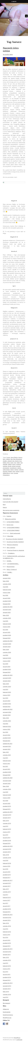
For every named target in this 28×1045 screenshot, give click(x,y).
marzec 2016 (6, 934)
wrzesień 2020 (7, 780)
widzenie (21, 469)
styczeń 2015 (6, 974)
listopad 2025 (6, 604)
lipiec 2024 (6, 649)
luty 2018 (5, 869)
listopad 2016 (6, 912)
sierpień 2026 (7, 578)
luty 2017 (5, 903)
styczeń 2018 (6, 872)
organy (14, 464)
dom (13, 461)
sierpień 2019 (7, 818)
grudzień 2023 (7, 669)
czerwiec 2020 (7, 789)
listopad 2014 (6, 980)
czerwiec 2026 (7, 584)
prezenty (18, 466)
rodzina (19, 468)
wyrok (21, 471)
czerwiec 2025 (7, 618)
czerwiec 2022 (7, 721)
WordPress (17, 1038)
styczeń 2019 (6, 837)
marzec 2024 (6, 661)
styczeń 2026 (6, 598)
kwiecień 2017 (7, 897)
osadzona (18, 464)
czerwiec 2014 (7, 994)
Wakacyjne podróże (10, 519)
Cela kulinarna (7, 499)
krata (8, 462)
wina (14, 471)
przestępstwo (6, 468)
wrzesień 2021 (7, 746)
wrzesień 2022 (7, 712)
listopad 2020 (6, 775)
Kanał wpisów (6, 1012)
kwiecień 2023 (7, 692)
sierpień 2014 (7, 989)
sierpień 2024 (7, 646)
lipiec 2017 (6, 889)
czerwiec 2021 (7, 755)
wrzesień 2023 (7, 678)
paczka (10, 466)
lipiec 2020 (6, 786)
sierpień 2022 (7, 715)
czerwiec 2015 (7, 960)
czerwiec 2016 (7, 926)
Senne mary (10, 525)
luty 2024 (5, 664)
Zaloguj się (6, 1009)
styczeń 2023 (6, 701)
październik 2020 (7, 778)
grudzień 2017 (7, 874)
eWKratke (14, 19)
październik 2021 (7, 743)
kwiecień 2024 (7, 658)
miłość (18, 462)
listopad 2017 (6, 877)
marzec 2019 (6, 832)
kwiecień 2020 (7, 795)
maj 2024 (5, 655)
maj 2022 (5, 723)
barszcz (20, 457)
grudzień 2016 (7, 909)
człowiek (9, 461)
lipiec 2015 (6, 957)
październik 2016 (7, 914)
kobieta (4, 462)
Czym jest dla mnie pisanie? (10, 502)
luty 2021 (5, 766)
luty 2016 (5, 937)
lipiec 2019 (6, 820)
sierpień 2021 (7, 749)
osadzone (5, 466)
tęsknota (16, 469)
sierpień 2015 (7, 954)
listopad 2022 (6, 706)
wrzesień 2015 (7, 951)
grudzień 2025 (7, 601)
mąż (15, 462)
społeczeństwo (6, 469)
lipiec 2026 (6, 581)
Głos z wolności (11, 547)
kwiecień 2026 (7, 589)
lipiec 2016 (6, 923)
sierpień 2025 (7, 612)
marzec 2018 (6, 866)
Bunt (4, 504)
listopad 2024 (6, 638)
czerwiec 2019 (7, 823)
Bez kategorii (6, 1003)
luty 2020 (5, 800)
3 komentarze (6, 475)
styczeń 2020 (6, 803)
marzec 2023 (6, 695)
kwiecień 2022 (7, 726)
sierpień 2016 (7, 920)
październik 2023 (7, 675)
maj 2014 (5, 997)
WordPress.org (7, 1017)
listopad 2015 (6, 946)
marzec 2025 (6, 627)
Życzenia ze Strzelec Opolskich (14, 539)
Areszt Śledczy (14, 457)
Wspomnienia (10, 566)
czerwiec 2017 (7, 892)
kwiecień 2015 (7, 966)
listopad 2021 (6, 741)
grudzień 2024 (7, 635)
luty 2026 (5, 595)
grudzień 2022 (7, 703)
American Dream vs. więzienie (15, 550)
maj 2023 (5, 689)
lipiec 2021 (6, 752)
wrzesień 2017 (7, 883)
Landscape (19, 1039)
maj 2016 (5, 929)
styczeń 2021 (6, 769)
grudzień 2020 (7, 772)
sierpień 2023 (7, 681)
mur (22, 462)
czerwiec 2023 (7, 686)
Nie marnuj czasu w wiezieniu (11, 510)
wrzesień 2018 (7, 849)
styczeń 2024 (6, 666)
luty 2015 (5, 971)
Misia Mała (10, 536)
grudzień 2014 (7, 977)
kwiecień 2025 (7, 624)
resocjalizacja (13, 468)
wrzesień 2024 (7, 644)
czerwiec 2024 (7, 652)
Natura (5, 507)
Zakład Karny (6, 473)
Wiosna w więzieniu (12, 544)
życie (12, 473)
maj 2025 (5, 621)
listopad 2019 (6, 809)
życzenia (16, 473)
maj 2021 (5, 758)
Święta (12, 469)
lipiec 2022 (6, 718)
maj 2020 (5, 792)
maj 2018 (5, 860)
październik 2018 (7, 846)
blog (12, 459)
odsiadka (5, 464)
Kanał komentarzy (8, 1015)
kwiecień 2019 (7, 829)
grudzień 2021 (7, 738)
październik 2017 (7, 880)
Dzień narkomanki (15, 533)
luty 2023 (5, 698)
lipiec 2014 (6, 991)
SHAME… (9, 561)
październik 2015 (7, 949)
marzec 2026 (6, 592)
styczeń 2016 (6, 940)
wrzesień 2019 (7, 815)
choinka (5, 461)
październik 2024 (7, 641)
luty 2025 (5, 629)
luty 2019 (5, 835)
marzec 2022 (6, 729)
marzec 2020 (6, 798)
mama (11, 462)
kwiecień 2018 (7, 863)
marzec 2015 (6, 969)
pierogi (14, 466)
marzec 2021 (6, 763)
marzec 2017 (6, 900)
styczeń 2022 (6, 735)
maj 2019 (5, 826)
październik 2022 (7, 709)
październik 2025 (7, 607)
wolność (18, 471)
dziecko (17, 461)
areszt (8, 457)
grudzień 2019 (7, 806)
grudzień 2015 (7, 943)
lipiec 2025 (6, 615)
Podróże (9, 516)
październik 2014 (7, 983)
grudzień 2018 (7, 840)
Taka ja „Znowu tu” (12, 569)
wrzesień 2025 (7, 609)
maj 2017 (5, 894)
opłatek (10, 464)
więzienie (5, 471)
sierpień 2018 (7, 852)
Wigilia (10, 471)
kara (20, 461)
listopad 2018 (6, 843)
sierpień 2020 (7, 783)
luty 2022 (5, 732)
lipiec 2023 (6, 684)
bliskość (8, 459)
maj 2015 (5, 963)
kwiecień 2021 (7, 760)
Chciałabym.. (11, 553)
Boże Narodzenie (17, 459)
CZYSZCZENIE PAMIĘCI (13, 522)
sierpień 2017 (7, 886)
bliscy (4, 459)
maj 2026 (5, 587)
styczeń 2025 (6, 632)
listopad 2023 (6, 672)
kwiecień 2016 (7, 932)
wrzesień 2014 (7, 986)
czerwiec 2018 (7, 857)
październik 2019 (7, 812)
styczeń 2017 (6, 906)
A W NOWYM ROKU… (13, 564)
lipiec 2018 (6, 855)
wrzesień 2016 (7, 917)
